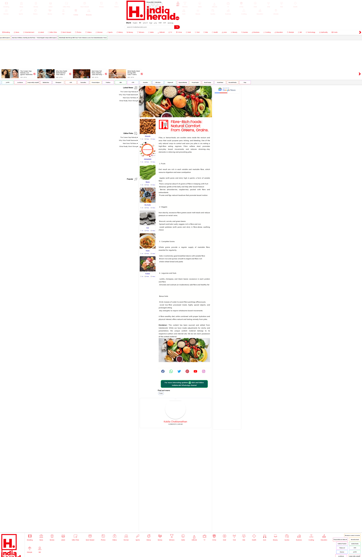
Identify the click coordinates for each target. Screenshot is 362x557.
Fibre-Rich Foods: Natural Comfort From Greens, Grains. (190, 126)
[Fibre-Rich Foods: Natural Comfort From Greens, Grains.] (175, 117)
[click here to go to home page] (153, 19)
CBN (99, 82)
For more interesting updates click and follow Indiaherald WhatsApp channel (184, 383)
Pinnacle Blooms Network (340, 539)
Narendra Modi (355, 539)
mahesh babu (354, 543)
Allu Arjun (136, 82)
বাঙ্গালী (164, 23)
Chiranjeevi (37, 82)
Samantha (62, 82)
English (135, 23)
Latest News (128, 88)
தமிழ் (155, 23)
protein (207, 279)
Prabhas (87, 82)
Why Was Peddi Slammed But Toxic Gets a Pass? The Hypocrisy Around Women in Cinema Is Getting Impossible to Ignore (62, 73)
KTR (112, 82)
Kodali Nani (199, 82)
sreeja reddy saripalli (11, 82)
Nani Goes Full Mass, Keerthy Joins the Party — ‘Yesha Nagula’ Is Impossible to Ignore (98, 73)
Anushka (124, 82)
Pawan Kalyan (74, 82)
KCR (49, 82)
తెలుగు (128, 23)
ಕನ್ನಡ (150, 23)
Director (342, 552)
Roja (224, 82)
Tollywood (342, 548)
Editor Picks (128, 133)
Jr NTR (355, 552)
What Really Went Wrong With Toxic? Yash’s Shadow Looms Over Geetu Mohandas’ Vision (61, 37)
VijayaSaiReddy (161, 82)
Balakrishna (24, 82)
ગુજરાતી (145, 23)
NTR (355, 548)
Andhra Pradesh (342, 543)
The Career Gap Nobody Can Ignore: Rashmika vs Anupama (26, 73)
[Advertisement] (181, 54)
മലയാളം (170, 23)
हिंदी (140, 23)
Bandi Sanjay (186, 82)
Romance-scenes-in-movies (352, 535)
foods (161, 393)
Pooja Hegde (174, 82)
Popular (130, 179)
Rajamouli (149, 82)
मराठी (160, 23)
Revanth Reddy (211, 82)
